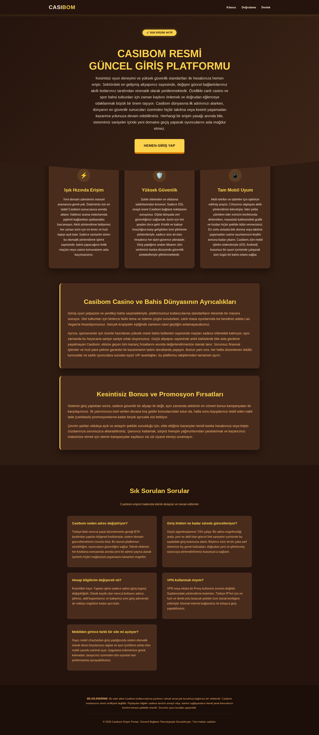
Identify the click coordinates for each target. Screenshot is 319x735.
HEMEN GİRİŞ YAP (159, 146)
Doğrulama (249, 7)
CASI (62, 7)
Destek (265, 7)
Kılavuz (231, 7)
